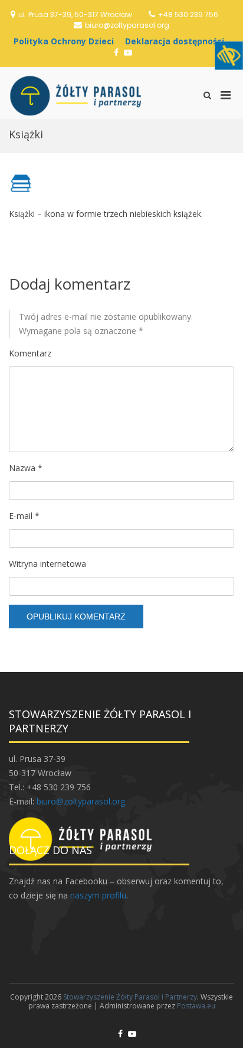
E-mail (24, 515)
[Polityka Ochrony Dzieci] (67, 41)
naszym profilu (98, 895)
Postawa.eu (196, 1006)
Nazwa (25, 467)
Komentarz (30, 353)
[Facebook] (116, 52)
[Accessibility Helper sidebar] (229, 55)
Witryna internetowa (47, 563)
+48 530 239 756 (188, 14)
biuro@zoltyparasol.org (127, 25)
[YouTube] (128, 52)
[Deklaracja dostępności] (177, 41)
